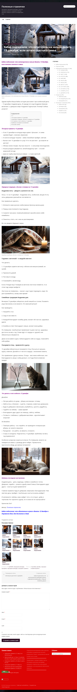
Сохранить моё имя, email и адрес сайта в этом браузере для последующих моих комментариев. (24, 635)
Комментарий (6, 592)
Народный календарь (16, 43)
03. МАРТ (61, 74)
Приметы (61, 110)
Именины (61, 96)
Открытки (58, 95)
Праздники (62, 100)
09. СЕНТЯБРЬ (63, 86)
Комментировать (35, 568)
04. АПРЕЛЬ (62, 76)
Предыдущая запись (13, 574)
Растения (61, 112)
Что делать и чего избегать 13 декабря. (22, 121)
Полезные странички (13, 6)
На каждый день (63, 98)
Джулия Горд (15, 54)
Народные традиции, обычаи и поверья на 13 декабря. (26, 119)
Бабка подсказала (60, 64)
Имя (3, 612)
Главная (7, 19)
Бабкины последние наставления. (20, 122)
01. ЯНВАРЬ (62, 70)
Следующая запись (37, 577)
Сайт (3, 625)
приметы (26, 568)
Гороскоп (58, 66)
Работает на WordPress (22, 685)
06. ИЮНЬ (61, 80)
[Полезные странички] (3, 19)
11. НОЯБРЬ (62, 90)
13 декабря (33, 566)
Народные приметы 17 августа (13, 664)
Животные (62, 104)
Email (3, 619)
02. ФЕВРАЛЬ (62, 72)
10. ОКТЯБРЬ (62, 88)
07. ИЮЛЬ (61, 82)
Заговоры (61, 106)
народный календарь (12, 568)
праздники (21, 568)
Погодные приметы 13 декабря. (20, 117)
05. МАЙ (61, 78)
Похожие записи (16, 124)
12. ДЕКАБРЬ (7, 43)
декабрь (39, 566)
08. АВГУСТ (62, 84)
